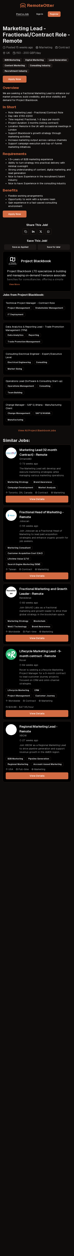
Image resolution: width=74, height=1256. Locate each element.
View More (14, 284)
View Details (37, 499)
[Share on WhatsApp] (48, 231)
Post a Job (22, 14)
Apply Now (14, 79)
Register (54, 14)
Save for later (54, 247)
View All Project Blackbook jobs (37, 430)
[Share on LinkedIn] (33, 231)
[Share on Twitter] (41, 231)
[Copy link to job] (26, 231)
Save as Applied (20, 247)
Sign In (39, 14)
